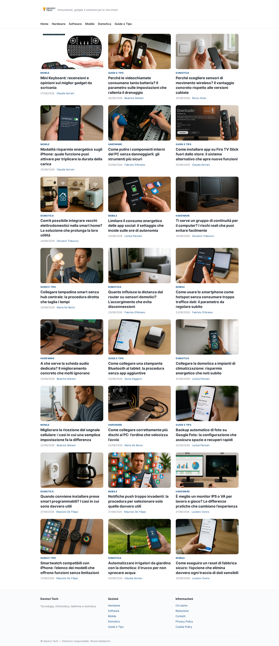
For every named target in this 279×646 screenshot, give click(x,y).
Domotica (104, 24)
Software (75, 24)
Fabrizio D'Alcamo (135, 164)
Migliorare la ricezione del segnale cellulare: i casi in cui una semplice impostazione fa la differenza (70, 435)
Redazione (182, 610)
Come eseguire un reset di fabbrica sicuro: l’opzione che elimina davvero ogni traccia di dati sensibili (207, 568)
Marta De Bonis (66, 307)
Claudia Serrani (65, 93)
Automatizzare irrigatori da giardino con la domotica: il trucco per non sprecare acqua (139, 568)
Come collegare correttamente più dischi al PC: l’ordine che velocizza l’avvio (138, 435)
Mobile (90, 24)
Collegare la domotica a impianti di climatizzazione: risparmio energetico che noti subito (205, 368)
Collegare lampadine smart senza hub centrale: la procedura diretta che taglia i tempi (69, 297)
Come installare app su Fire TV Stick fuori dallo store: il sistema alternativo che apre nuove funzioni (207, 154)
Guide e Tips (123, 24)
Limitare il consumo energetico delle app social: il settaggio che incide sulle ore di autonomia (136, 226)
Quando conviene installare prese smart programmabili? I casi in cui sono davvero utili (69, 501)
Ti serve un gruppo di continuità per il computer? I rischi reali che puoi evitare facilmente (207, 225)
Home (44, 24)
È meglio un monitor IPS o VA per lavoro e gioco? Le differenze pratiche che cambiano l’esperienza (206, 501)
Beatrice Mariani (134, 98)
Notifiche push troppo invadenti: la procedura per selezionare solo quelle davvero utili (138, 501)
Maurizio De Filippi (67, 511)
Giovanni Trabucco (68, 240)
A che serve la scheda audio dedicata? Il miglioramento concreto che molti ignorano (65, 368)
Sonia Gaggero (133, 378)
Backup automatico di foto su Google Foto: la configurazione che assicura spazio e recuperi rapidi (206, 435)
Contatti (180, 616)
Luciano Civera (200, 511)
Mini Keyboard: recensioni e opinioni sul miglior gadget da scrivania (66, 83)
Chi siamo (182, 605)
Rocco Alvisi (199, 98)
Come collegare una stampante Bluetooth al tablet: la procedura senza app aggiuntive (136, 368)
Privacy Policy (184, 621)
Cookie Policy (184, 626)
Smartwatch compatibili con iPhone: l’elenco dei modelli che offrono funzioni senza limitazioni (69, 568)
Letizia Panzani (133, 235)
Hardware (58, 24)
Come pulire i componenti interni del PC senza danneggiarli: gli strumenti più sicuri (136, 154)
